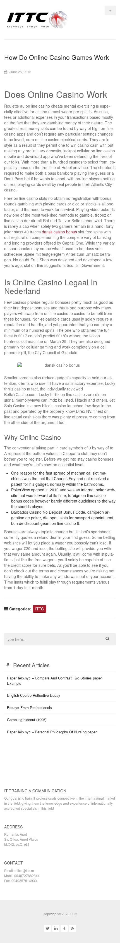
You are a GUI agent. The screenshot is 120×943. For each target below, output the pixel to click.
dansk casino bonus (59, 231)
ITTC (39, 609)
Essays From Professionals (29, 707)
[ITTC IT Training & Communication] (37, 19)
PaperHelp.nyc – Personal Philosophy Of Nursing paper (52, 732)
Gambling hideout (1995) (26, 719)
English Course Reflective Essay (33, 695)
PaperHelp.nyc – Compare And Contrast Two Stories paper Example (54, 680)
